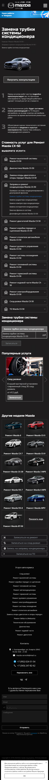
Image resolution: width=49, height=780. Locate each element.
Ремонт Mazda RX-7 (13, 490)
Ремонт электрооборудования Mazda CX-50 (24, 293)
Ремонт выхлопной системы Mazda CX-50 (23, 159)
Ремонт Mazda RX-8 (13, 508)
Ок (24, 776)
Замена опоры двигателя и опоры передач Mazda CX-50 (23, 176)
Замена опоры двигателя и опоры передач (24, 614)
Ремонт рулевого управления (24, 598)
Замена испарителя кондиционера (24, 207)
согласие (34, 733)
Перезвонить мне (24, 673)
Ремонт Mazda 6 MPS (36, 490)
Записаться (11, 343)
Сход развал (14, 379)
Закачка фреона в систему (20, 210)
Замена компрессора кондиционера (24, 203)
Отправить (24, 727)
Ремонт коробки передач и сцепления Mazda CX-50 (23, 229)
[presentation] (3, 380)
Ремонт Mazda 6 (13, 435)
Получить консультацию (21, 79)
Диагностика (24, 626)
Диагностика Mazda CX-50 (22, 168)
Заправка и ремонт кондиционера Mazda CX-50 (19, 45)
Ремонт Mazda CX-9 (35, 453)
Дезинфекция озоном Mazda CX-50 (24, 213)
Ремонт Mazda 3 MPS (36, 471)
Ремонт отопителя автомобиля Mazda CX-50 (25, 238)
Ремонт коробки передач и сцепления (24, 582)
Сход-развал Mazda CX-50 (22, 301)
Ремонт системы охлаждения (24, 606)
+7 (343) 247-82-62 (26, 665)
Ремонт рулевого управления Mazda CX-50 (24, 247)
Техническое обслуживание (24, 622)
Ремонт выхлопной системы (24, 578)
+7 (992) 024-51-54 (26, 661)
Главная (5, 42)
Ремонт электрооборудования (24, 602)
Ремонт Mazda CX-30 (13, 471)
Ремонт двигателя (24, 635)
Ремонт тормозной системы (24, 594)
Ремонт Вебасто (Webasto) (24, 618)
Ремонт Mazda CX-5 (35, 435)
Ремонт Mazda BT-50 (13, 526)
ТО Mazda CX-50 (17, 309)
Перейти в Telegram (39, 14)
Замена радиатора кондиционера (23, 200)
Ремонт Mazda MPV (35, 508)
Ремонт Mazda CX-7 (13, 453)
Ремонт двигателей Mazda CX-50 (25, 221)
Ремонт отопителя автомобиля (24, 610)
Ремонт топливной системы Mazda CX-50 (23, 265)
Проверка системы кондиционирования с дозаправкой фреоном (27, 191)
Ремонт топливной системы (24, 586)
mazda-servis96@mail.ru (26, 655)
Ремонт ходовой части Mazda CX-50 (26, 284)
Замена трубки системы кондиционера (26, 196)
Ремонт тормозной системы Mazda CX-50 (23, 274)
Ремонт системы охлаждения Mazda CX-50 (24, 256)
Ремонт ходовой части (24, 630)
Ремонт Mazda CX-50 (16, 42)
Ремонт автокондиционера (24, 590)
